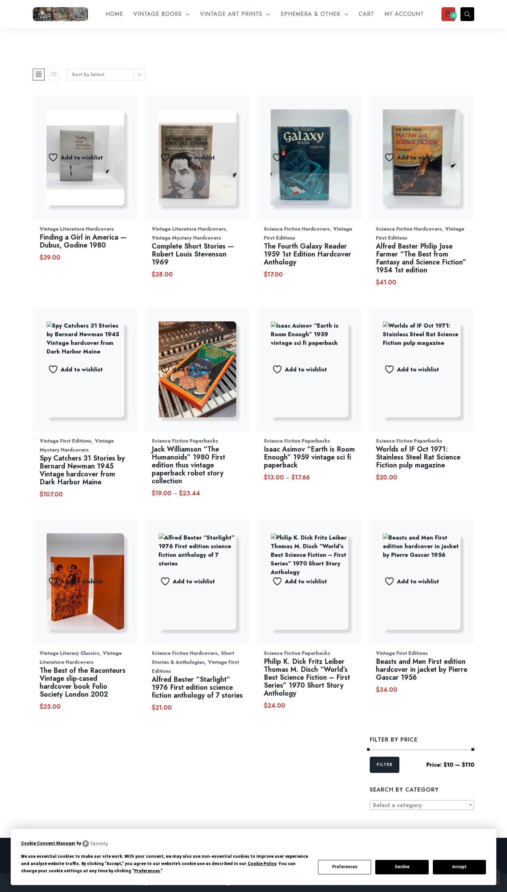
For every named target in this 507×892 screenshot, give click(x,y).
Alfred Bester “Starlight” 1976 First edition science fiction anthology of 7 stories (197, 687)
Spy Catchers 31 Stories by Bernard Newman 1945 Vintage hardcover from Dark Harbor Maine (82, 470)
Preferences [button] (147, 871)
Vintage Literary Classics (69, 653)
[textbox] (422, 805)
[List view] (54, 74)
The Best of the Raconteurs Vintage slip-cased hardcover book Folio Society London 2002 (83, 682)
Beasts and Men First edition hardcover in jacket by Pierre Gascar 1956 (421, 669)
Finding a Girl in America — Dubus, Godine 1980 (83, 241)
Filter (384, 765)
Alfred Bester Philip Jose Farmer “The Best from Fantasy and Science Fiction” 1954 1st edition (421, 258)
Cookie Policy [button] (262, 863)
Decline (402, 866)
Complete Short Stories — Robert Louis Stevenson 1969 (193, 254)
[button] (131, 164)
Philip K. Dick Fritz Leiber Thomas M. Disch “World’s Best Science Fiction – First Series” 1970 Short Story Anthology (307, 677)
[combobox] (422, 805)
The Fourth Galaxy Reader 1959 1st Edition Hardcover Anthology (307, 254)
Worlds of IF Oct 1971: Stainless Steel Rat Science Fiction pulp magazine (418, 457)
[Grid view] (38, 74)
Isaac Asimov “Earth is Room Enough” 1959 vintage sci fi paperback (309, 457)
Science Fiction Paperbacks (185, 440)
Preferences (344, 866)
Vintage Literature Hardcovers (77, 228)
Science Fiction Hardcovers (297, 228)
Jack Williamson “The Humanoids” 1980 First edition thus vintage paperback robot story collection (188, 465)
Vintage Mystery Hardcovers (186, 237)
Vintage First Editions (65, 440)
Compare (113, 164)
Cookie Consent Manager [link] (48, 843)
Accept (459, 866)
